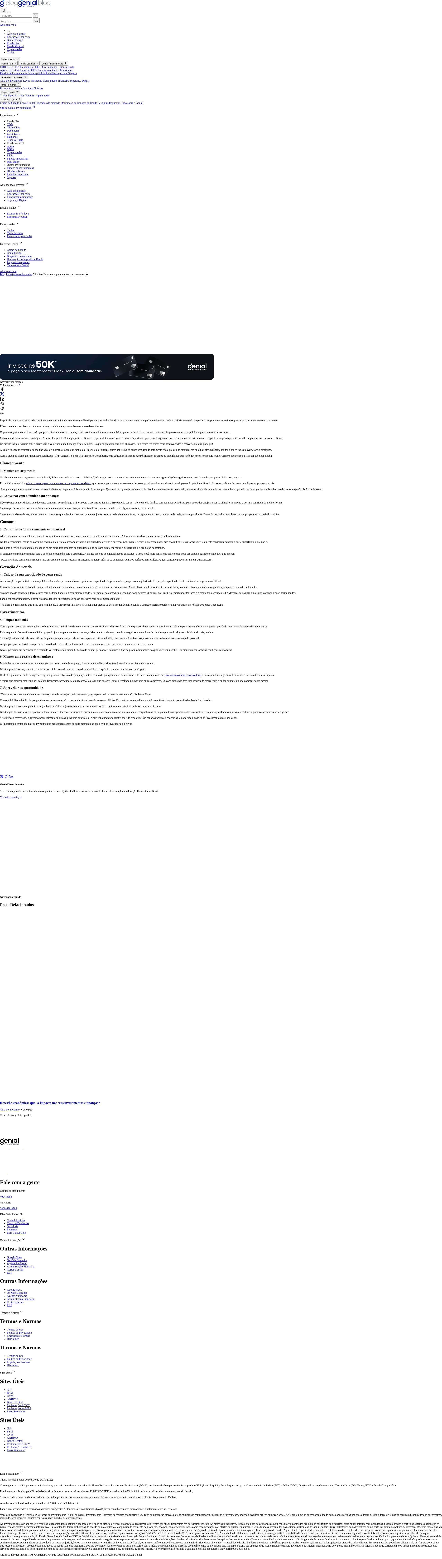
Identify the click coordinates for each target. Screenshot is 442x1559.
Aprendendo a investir (12, 77)
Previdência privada (57, 73)
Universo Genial (9, 99)
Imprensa (12, 1229)
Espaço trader (8, 92)
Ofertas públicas (37, 73)
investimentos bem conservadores (183, 675)
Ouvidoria (12, 1226)
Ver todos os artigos (10, 797)
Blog (2, 274)
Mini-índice (66, 70)
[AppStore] (4, 1173)
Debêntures (26, 67)
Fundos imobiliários (49, 70)
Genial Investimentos (7, 347)
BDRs (11, 70)
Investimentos (8, 59)
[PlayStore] (11, 1173)
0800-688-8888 (8, 1208)
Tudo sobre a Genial (132, 102)
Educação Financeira (18, 36)
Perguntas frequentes (109, 102)
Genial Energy (15, 40)
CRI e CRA (13, 67)
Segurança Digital (79, 80)
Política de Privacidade (19, 1332)
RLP (9, 1272)
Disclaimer (13, 1338)
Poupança (52, 67)
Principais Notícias (32, 88)
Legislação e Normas (18, 1335)
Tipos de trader (16, 95)
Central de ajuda (16, 1220)
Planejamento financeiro (56, 80)
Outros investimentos (53, 63)
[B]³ (9, 1389)
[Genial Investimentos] (25, 5)
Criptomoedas (14, 49)
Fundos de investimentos (14, 73)
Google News (14, 1257)
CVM (10, 1395)
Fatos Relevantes (16, 1411)
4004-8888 (6, 1196)
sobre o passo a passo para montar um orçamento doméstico (58, 483)
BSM (10, 1392)
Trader (10, 52)
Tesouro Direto (66, 67)
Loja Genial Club (16, 1232)
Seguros (72, 73)
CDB (3, 67)
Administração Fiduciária (20, 1266)
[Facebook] (6, 777)
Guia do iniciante (16, 33)
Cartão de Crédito (10, 102)
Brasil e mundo (9, 84)
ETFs (34, 70)
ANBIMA (12, 1399)
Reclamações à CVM (18, 1405)
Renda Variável (15, 46)
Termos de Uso (15, 1329)
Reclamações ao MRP (19, 1408)
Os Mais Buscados (17, 1260)
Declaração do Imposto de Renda (79, 102)
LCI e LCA (40, 67)
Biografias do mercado (48, 102)
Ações (4, 70)
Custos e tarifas (15, 1269)
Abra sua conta (8, 24)
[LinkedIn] (11, 777)
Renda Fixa (13, 43)
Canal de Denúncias (18, 1223)
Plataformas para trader (37, 95)
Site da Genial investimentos (16, 107)
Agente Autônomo (17, 1263)
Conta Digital (27, 102)
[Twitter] (2, 777)
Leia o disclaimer (9, 1473)
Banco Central (15, 1402)
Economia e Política (11, 88)
